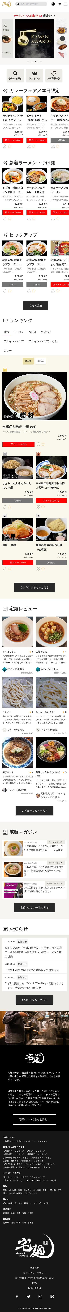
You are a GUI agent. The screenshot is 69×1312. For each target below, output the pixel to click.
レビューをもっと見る (34, 810)
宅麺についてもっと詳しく (34, 1119)
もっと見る (35, 305)
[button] (28, 61)
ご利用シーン (9, 1141)
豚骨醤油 (27, 1190)
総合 (6, 332)
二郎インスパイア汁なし (43, 341)
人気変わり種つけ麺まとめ (39, 1167)
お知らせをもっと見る (34, 1000)
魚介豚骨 (37, 1190)
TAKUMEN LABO (33, 1180)
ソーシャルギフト (39, 1141)
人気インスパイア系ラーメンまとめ (18, 1164)
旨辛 (5, 1193)
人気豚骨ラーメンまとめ (36, 1154)
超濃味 (30, 1213)
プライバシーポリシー (34, 1273)
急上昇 (28, 361)
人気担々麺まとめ (11, 1161)
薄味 (13, 1213)
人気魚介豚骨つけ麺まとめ (14, 1167)
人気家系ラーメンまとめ (40, 1158)
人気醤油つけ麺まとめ (45, 1164)
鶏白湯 (53, 1190)
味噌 (14, 1190)
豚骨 (20, 1190)
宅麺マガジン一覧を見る (34, 907)
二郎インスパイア (14, 341)
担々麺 (12, 1193)
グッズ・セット (30, 1193)
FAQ (34, 1283)
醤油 (5, 1190)
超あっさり (8, 1203)
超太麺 (30, 1223)
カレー (8, 350)
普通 (26, 1203)
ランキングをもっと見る (34, 587)
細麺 (13, 1223)
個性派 (19, 1193)
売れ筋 (41, 361)
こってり (33, 1203)
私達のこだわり (23, 1141)
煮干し (45, 1190)
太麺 (24, 1223)
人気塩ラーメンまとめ (35, 1151)
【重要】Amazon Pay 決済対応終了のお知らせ (32, 970)
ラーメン (19, 332)
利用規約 (34, 1268)
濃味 (24, 1213)
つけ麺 (32, 332)
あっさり (18, 1203)
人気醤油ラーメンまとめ (13, 1151)
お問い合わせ (34, 1288)
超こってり (44, 1203)
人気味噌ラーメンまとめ (13, 1154)
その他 (53, 1180)
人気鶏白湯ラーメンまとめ (31, 1161)
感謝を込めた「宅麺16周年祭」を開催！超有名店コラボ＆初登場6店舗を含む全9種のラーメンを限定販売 (33, 952)
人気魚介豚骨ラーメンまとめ (15, 1158)
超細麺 (6, 1223)
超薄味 (6, 1213)
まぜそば (46, 332)
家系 (60, 1190)
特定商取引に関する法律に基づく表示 (34, 1278)
